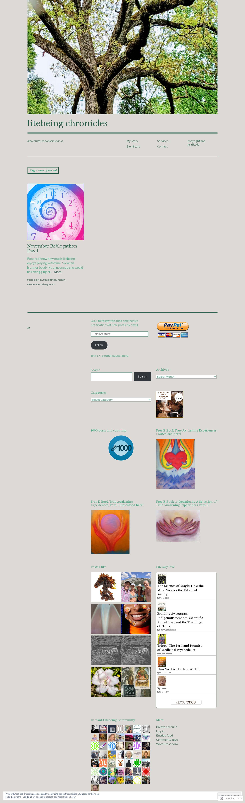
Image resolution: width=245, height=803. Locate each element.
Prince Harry (164, 692)
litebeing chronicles (68, 123)
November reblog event (41, 284)
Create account (166, 727)
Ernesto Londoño (165, 653)
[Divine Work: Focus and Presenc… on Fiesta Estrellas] (136, 682)
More (58, 272)
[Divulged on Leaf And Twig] (106, 682)
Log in (160, 731)
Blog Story (133, 146)
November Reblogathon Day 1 (52, 248)
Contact (162, 146)
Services (162, 141)
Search (95, 370)
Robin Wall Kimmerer (167, 630)
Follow (99, 345)
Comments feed (167, 739)
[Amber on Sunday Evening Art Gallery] (106, 587)
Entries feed (164, 735)
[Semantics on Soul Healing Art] (106, 619)
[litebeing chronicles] (123, 57)
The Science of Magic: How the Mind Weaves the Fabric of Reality (180, 590)
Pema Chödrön (165, 673)
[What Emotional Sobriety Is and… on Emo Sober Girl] (136, 619)
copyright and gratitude (196, 143)
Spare (161, 688)
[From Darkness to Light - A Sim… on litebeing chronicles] (106, 651)
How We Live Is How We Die (178, 669)
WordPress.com (167, 744)
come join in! (35, 279)
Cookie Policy (69, 797)
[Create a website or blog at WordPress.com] (29, 328)
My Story (132, 141)
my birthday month (54, 279)
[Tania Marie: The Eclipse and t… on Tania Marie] (136, 587)
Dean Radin (164, 598)
